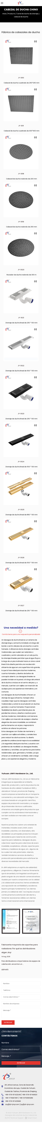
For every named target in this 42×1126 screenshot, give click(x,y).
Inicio (5, 14)
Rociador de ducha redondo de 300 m (21, 275)
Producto (11, 14)
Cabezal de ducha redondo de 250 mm (21, 227)
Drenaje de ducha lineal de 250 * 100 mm (21, 323)
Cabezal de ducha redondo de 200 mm (21, 179)
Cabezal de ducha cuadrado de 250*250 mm (21, 83)
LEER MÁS (5, 969)
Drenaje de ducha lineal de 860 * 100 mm (22, 514)
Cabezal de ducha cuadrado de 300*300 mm (21, 131)
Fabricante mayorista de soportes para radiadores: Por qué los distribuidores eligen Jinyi (20, 948)
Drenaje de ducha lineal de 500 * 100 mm (22, 371)
